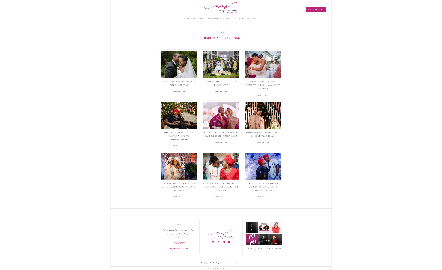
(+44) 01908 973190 (178, 243)
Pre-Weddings (199, 18)
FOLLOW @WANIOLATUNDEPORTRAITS (264, 249)
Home (186, 18)
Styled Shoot (237, 263)
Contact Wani (315, 9)
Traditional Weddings (220, 18)
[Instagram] (212, 242)
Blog (255, 18)
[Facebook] (218, 242)
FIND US (178, 225)
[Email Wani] (229, 242)
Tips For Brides (225, 263)
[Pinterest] (224, 242)
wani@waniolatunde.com (178, 248)
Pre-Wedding (214, 263)
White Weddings (242, 18)
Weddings (204, 263)
